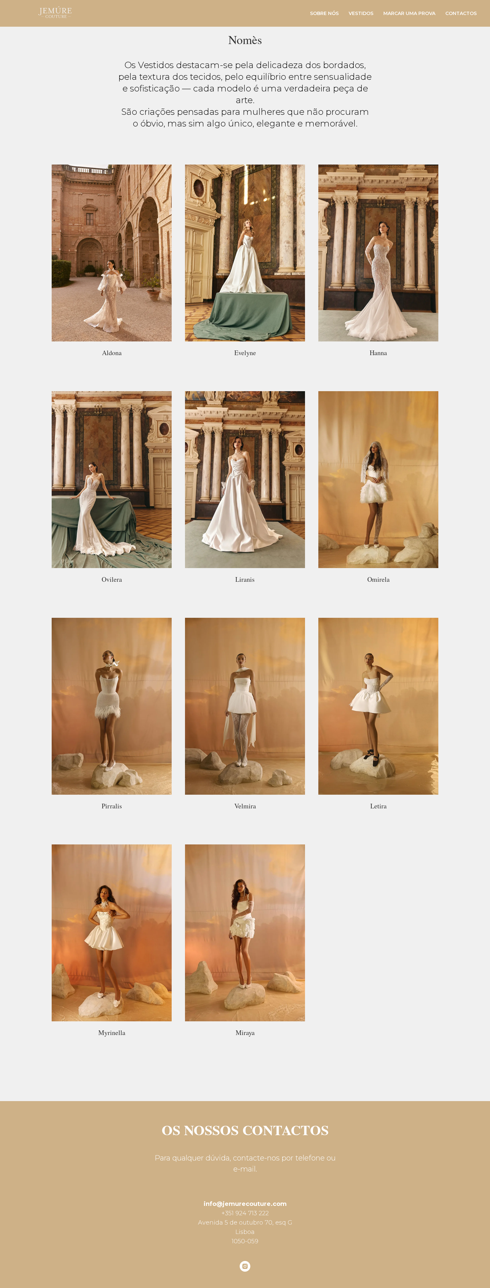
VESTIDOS (361, 13)
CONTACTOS (461, 13)
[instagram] (245, 1266)
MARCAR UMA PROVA (409, 13)
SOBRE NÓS (324, 13)
